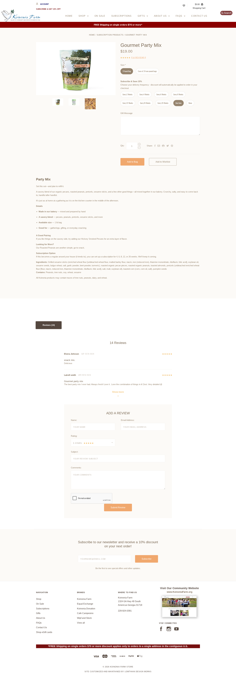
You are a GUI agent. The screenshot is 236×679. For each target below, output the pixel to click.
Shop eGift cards (44, 632)
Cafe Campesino (85, 613)
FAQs (179, 16)
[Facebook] (161, 630)
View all (81, 623)
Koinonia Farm (84, 599)
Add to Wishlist (163, 162)
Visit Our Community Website (179, 588)
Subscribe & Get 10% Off (48, 9)
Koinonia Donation (86, 608)
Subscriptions (121, 16)
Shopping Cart (199, 6)
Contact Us (199, 16)
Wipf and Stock (84, 618)
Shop (82, 16)
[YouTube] (176, 630)
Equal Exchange (85, 604)
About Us (160, 16)
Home (69, 16)
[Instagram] (169, 630)
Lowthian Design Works (138, 672)
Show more (118, 392)
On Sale (100, 16)
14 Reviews (138, 58)
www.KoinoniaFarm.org (179, 592)
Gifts (142, 16)
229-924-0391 (125, 611)
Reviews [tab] (47, 325)
